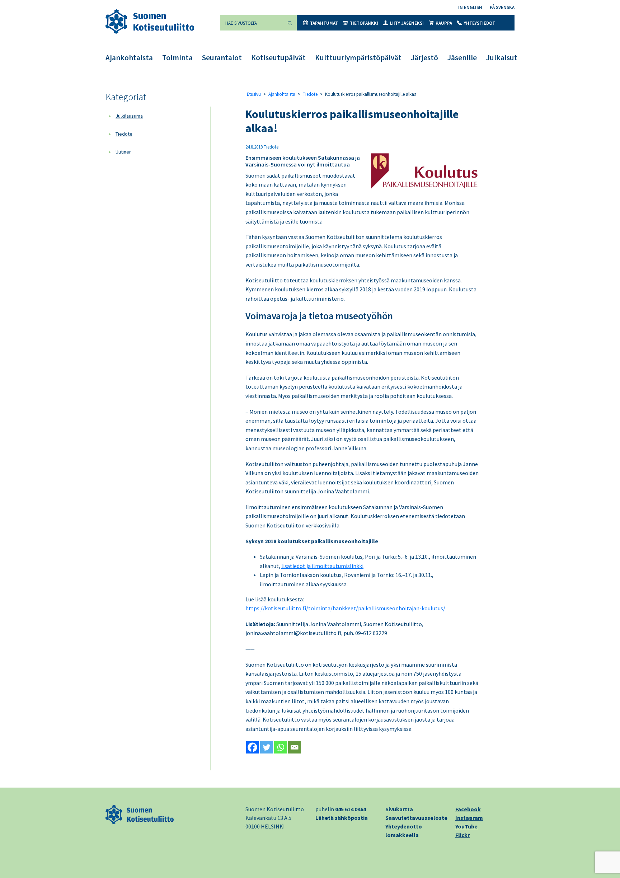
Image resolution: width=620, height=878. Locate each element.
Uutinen (124, 152)
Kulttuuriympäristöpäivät (358, 57)
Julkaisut (501, 57)
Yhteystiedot (479, 23)
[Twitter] (266, 747)
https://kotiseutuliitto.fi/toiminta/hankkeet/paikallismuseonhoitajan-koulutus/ (345, 608)
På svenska (502, 7)
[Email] (294, 747)
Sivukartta (399, 809)
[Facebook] (252, 747)
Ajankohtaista (129, 57)
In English (470, 7)
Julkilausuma (129, 116)
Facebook (468, 809)
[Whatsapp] (280, 747)
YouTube (466, 826)
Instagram (469, 817)
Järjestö (424, 57)
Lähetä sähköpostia (341, 817)
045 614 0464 (350, 809)
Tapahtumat (324, 23)
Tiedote (124, 134)
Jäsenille (462, 57)
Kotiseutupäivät (278, 57)
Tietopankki (364, 23)
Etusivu (254, 94)
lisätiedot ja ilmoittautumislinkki (322, 565)
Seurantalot (222, 57)
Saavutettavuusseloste (416, 817)
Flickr (462, 835)
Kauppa (444, 23)
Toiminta (177, 57)
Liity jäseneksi (407, 23)
